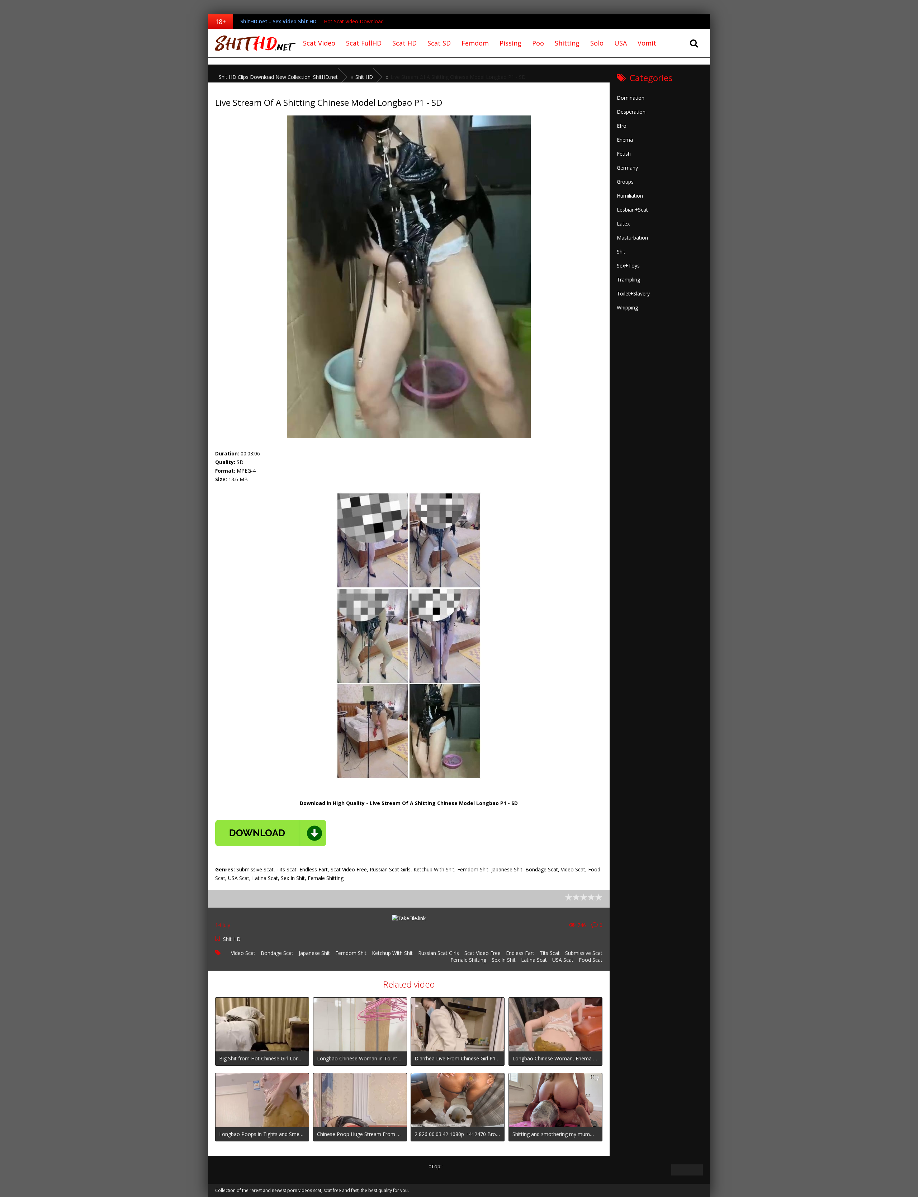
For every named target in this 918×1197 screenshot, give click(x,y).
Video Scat (243, 953)
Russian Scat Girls (438, 953)
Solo (597, 43)
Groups (625, 181)
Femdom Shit (350, 953)
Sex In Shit (504, 959)
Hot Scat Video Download (354, 21)
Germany (627, 167)
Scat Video (319, 43)
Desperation (631, 111)
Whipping (627, 307)
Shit (621, 251)
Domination (630, 97)
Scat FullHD (364, 43)
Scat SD (439, 43)
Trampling (628, 279)
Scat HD (404, 43)
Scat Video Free (482, 953)
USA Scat (562, 959)
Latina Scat (534, 959)
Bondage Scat (277, 953)
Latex (623, 223)
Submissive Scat (583, 953)
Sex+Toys (628, 265)
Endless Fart (520, 953)
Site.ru (253, 43)
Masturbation (632, 237)
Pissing (510, 43)
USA (620, 43)
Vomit (647, 43)
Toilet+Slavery (633, 293)
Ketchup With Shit (392, 953)
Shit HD (232, 939)
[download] (270, 833)
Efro (621, 125)
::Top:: (436, 1166)
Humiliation (630, 195)
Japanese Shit (314, 953)
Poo (538, 43)
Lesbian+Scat (632, 209)
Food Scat (590, 959)
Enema (625, 139)
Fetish (624, 153)
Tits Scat (550, 953)
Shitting (567, 43)
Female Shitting (468, 959)
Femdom (475, 43)
